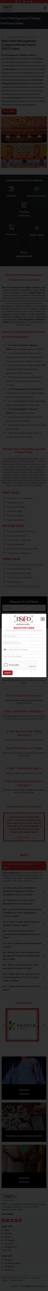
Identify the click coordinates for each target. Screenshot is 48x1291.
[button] (42, 619)
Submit (7, 673)
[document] (24, 645)
